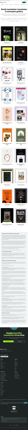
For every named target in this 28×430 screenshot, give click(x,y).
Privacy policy (16, 427)
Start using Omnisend (8, 341)
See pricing (19, 341)
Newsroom (2, 394)
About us (2, 384)
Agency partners (8, 0)
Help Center (2, 365)
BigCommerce (16, 363)
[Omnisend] (3, 2)
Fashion (3, 18)
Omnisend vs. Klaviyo (3, 374)
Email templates (6, 4)
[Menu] (26, 2)
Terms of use (13, 427)
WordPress (16, 364)
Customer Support (3, 391)
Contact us (2, 385)
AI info (1, 395)
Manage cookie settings (24, 427)
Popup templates (11, 4)
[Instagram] (14, 425)
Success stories (2, 390)
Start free (24, 2)
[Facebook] (10, 425)
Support (4, 0)
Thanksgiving (24, 19)
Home (12, 18)
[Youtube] (16, 425)
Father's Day (21, 19)
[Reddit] (17, 425)
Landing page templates (23, 4)
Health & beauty (9, 18)
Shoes (6, 18)
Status (5, 427)
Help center (2, 0)
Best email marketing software (4, 380)
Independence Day (3, 19)
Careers (2, 386)
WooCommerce (16, 365)
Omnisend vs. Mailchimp (3, 375)
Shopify (15, 360)
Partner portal (16, 375)
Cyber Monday (19, 18)
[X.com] (11, 425)
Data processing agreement (9, 427)
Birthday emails (8, 19)
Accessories (23, 18)
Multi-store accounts (3, 363)
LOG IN (18, 375)
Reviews (1, 364)
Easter (15, 19)
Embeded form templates (16, 4)
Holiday (26, 18)
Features (2, 360)
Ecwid (15, 369)
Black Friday (15, 18)
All (1, 18)
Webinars (2, 389)
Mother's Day (12, 19)
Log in (26, 0)
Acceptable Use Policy (20, 427)
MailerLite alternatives (3, 379)
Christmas (18, 19)
